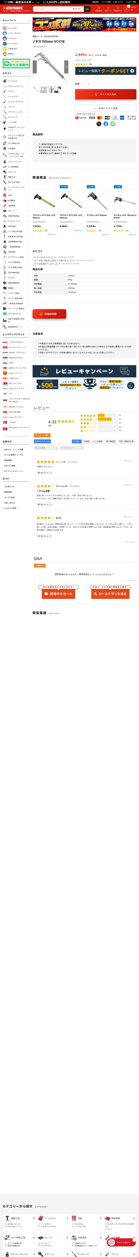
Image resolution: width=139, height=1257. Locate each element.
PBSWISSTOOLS (16, 358)
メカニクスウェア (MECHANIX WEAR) (19, 400)
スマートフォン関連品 (16, 308)
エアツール (12, 172)
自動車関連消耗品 (15, 242)
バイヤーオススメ (14, 33)
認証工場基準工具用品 (16, 320)
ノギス (70, 260)
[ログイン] (108, 9)
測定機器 (11, 148)
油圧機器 (11, 206)
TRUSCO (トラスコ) (16, 388)
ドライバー (12, 107)
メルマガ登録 (106, 2)
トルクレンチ (13, 117)
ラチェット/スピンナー (16, 86)
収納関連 (11, 200)
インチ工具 (12, 122)
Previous (35, 66)
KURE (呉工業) (14, 412)
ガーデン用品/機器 (15, 298)
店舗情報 (95, 2)
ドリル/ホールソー (15, 221)
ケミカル (11, 278)
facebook (105, 123)
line (112, 123)
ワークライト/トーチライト (16, 188)
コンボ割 (64, 187)
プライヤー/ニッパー (15, 112)
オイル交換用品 (14, 262)
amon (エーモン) (15, 417)
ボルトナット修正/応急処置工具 (16, 136)
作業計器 (62, 260)
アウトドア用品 (13, 293)
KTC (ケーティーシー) (17, 347)
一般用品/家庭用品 (15, 303)
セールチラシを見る (110, 591)
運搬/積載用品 (13, 283)
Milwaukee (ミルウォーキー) (19, 428)
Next (66, 66)
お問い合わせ (118, 2)
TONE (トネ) (13, 378)
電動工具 (11, 177)
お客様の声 (12, 49)
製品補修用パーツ (15, 327)
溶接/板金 (12, 226)
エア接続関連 (13, 167)
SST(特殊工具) (14, 143)
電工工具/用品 (13, 182)
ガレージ (11, 211)
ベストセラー (13, 38)
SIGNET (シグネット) (17, 352)
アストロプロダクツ (16, 342)
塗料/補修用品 (13, 272)
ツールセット (13, 81)
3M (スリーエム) (15, 383)
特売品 (10, 54)
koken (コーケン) (16, 373)
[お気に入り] (118, 9)
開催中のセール (58, 591)
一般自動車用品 (14, 247)
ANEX (11, 363)
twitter (99, 123)
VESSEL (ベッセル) (16, 407)
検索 (87, 9)
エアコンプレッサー (15, 162)
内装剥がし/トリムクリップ (16, 128)
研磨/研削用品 (13, 216)
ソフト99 (12, 422)
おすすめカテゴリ (14, 314)
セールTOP (12, 28)
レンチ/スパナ (13, 96)
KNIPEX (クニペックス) (17, 368)
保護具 (10, 288)
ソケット (11, 91)
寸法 (50, 264)
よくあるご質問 (131, 2)
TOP (35, 257)
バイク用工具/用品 (15, 231)
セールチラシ (13, 43)
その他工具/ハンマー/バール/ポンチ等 (16, 155)
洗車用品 (11, 252)
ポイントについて (90, 60)
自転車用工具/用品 (15, 236)
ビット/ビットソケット (15, 102)
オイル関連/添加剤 (15, 267)
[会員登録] (98, 9)
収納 (10, 195)
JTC (10, 394)
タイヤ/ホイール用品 (16, 257)
